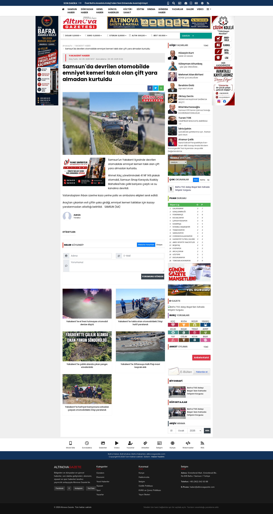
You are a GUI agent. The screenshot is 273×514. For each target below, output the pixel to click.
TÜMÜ (205, 45)
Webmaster (188, 447)
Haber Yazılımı (157, 456)
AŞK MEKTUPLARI (185, 88)
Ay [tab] (208, 180)
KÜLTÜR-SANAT (128, 11)
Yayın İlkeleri (144, 494)
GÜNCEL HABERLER (113, 11)
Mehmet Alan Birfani (190, 74)
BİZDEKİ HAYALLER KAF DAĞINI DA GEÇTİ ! (192, 101)
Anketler (145, 447)
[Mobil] (168, 3)
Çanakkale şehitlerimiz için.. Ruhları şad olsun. (194, 133)
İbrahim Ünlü (186, 85)
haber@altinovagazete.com (202, 487)
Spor (98, 490)
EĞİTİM (140, 9)
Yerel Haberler (102, 481)
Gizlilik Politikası (146, 486)
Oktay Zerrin (186, 96)
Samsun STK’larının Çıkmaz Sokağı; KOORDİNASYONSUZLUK (194, 111)
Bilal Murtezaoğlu (189, 107)
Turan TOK (184, 117)
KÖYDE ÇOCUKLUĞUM (188, 77)
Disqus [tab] (159, 244)
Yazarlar (130, 447)
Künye (172, 447)
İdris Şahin (184, 128)
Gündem (100, 473)
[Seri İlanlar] (191, 3)
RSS (202, 447)
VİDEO (200, 9)
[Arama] (173, 3)
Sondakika (87, 447)
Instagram (78, 488)
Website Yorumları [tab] (146, 244)
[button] (209, 9)
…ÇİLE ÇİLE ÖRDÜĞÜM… (188, 67)
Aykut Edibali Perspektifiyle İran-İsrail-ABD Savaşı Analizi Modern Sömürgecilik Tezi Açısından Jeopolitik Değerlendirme (188, 147)
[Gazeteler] (196, 3)
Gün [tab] (196, 180)
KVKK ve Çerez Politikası (150, 490)
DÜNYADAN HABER (87, 11)
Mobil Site (70, 447)
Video (117, 447)
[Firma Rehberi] (186, 3)
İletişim (159, 447)
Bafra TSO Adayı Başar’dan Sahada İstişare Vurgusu (190, 189)
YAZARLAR (177, 9)
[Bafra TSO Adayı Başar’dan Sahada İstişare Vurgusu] (189, 308)
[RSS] (208, 3)
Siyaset (99, 486)
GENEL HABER (99, 11)
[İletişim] (180, 3)
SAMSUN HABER (72, 11)
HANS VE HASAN (185, 56)
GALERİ (190, 9)
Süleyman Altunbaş (190, 63)
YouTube (91, 488)
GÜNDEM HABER (163, 11)
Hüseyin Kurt (186, 53)
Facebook (59, 488)
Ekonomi (100, 477)
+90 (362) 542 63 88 (199, 481)
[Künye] (202, 3)
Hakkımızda (144, 477)
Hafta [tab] (202, 180)
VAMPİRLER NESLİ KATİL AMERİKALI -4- (192, 122)
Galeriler (103, 447)
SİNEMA (151, 9)
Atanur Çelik (186, 139)
